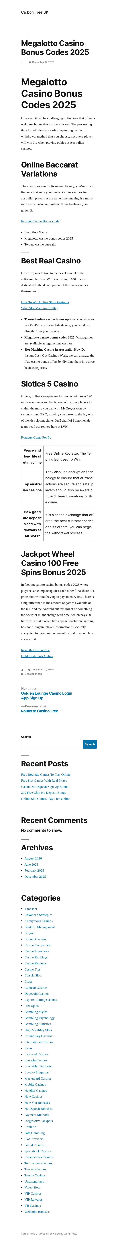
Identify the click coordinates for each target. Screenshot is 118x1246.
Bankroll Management (39, 927)
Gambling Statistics (37, 1024)
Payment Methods (36, 1115)
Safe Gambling (34, 1133)
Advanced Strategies (38, 915)
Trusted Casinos (35, 1169)
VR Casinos (32, 1205)
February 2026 (34, 870)
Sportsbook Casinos (37, 1151)
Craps (28, 981)
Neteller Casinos (35, 1090)
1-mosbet (30, 909)
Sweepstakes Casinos (39, 1157)
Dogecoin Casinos (36, 993)
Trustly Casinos (35, 1175)
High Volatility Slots (38, 1030)
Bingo (28, 933)
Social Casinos (34, 1145)
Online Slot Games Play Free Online (45, 799)
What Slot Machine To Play (39, 308)
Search (26, 737)
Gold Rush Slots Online (37, 656)
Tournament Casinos (38, 1163)
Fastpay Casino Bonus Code (40, 221)
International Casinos (38, 1042)
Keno (28, 1048)
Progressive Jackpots (38, 1121)
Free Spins (31, 1006)
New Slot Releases (37, 1103)
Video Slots (32, 1187)
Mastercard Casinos (37, 1078)
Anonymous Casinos (38, 921)
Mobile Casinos (35, 1084)
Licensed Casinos (36, 1054)
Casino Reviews (35, 963)
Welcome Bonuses (37, 1212)
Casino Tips (32, 969)
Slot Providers (33, 1139)
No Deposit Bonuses (38, 1109)
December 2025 (35, 876)
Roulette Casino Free (35, 650)
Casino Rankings (36, 957)
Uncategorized (34, 1181)
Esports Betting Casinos (40, 1000)
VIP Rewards (33, 1199)
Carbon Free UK (34, 12)
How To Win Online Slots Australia (45, 302)
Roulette (30, 1127)
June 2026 (31, 864)
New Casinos (33, 1096)
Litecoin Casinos (35, 1060)
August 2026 (33, 858)
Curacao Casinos (35, 988)
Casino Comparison (37, 945)
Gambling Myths (35, 1012)
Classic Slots (33, 975)
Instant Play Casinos (38, 1036)
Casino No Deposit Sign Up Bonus (44, 787)
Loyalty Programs (36, 1072)
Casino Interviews (36, 951)
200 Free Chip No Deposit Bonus (43, 792)
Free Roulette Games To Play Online (46, 774)
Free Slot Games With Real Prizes (44, 780)
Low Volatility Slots (37, 1066)
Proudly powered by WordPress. (58, 1233)
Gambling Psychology (39, 1018)
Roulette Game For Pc (36, 437)
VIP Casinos (32, 1193)
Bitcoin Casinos (35, 939)
